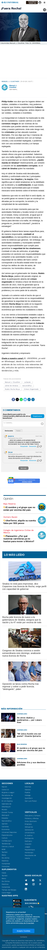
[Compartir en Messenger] (25, 399)
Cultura (4, 838)
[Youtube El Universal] (26, 884)
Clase (4, 873)
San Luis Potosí (31, 801)
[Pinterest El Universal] (40, 884)
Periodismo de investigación (7, 796)
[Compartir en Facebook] (13, 399)
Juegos (27, 847)
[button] (32, 2)
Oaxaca (28, 789)
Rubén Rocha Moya (12, 389)
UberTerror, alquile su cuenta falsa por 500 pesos (19, 521)
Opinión (8, 498)
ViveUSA (28, 844)
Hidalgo (28, 795)
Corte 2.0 (5, 789)
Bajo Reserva (9, 504)
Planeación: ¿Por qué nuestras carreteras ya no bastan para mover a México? (18, 539)
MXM (3, 849)
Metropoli (5, 815)
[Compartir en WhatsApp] (21, 399)
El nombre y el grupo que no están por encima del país (19, 508)
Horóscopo (29, 852)
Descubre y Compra (32, 815)
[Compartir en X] (17, 399)
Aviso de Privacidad (26, 923)
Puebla (27, 792)
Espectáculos (7, 835)
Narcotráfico (6, 821)
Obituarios (29, 827)
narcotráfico (27, 385)
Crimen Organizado (31, 389)
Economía (6, 829)
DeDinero (28, 841)
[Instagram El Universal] (33, 884)
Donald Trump (7, 812)
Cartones (5, 826)
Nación (4, 787)
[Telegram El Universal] (26, 880)
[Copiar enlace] (29, 399)
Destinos (5, 861)
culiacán (27, 382)
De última (5, 858)
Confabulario (7, 841)
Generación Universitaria (30, 831)
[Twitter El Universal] (40, 880)
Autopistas (6, 863)
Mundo (4, 809)
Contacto (23, 937)
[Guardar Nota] (33, 399)
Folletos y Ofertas (32, 818)
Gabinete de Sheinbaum (6, 805)
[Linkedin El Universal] (26, 889)
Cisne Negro (6, 893)
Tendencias (6, 844)
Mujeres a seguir (8, 792)
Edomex (28, 787)
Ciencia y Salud (8, 846)
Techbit (4, 852)
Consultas (5, 866)
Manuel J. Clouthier (10, 81)
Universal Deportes (9, 832)
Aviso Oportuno (31, 821)
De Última (6, 881)
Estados (5, 818)
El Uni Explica (7, 801)
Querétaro (29, 798)
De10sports (29, 838)
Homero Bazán (10, 517)
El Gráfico (29, 835)
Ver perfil (13, 89)
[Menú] (44, 2)
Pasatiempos (30, 850)
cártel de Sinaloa (11, 385)
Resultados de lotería (30, 856)
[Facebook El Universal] (33, 880)
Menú (4, 855)
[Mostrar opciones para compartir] (44, 9)
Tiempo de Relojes (9, 890)
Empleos (28, 824)
